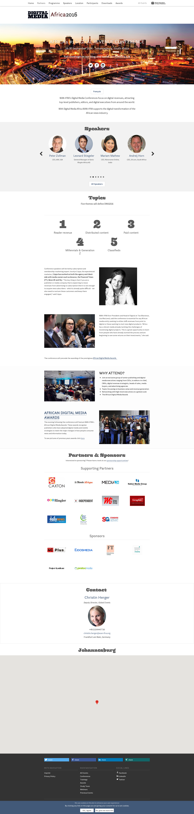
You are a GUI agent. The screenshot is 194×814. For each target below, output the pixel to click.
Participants (92, 3)
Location (79, 3)
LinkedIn (122, 776)
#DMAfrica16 (122, 56)
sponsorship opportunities (117, 460)
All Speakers (97, 184)
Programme (54, 3)
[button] (56, 759)
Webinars (84, 789)
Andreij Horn (136, 155)
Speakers (67, 3)
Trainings (83, 779)
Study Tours (85, 786)
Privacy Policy (49, 776)
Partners (41, 3)
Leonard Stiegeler (83, 155)
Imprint (47, 773)
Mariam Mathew (110, 155)
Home (31, 3)
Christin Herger (97, 597)
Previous (42, 156)
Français (97, 91)
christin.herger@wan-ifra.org (97, 633)
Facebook (123, 773)
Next (152, 156)
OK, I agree (87, 810)
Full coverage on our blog (80, 56)
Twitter (122, 779)
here (83, 438)
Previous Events (86, 793)
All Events (142, 3)
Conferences (85, 776)
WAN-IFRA (158, 3)
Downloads (106, 3)
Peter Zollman (57, 155)
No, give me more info (104, 810)
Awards (119, 3)
